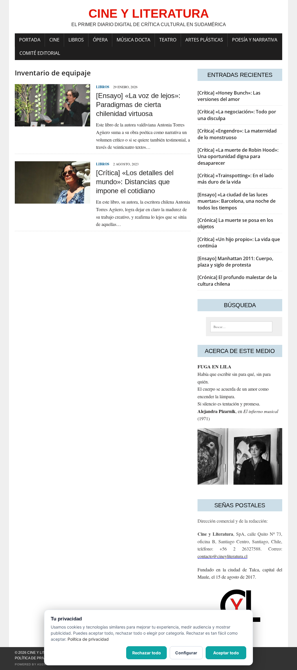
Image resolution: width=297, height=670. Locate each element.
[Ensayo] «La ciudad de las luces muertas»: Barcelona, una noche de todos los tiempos (237, 201)
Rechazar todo (146, 652)
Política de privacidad (36, 658)
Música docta (133, 40)
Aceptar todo (226, 652)
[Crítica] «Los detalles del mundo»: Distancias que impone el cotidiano (134, 182)
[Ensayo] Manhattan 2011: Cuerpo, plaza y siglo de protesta (235, 261)
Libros (76, 40)
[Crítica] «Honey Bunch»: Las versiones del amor (229, 96)
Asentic (44, 664)
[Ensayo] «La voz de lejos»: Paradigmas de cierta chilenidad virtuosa (138, 104)
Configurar (186, 652)
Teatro (167, 40)
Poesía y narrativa (254, 40)
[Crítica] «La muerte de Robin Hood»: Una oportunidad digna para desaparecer (238, 156)
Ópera (100, 40)
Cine (54, 40)
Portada (29, 40)
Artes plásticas (204, 40)
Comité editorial (39, 53)
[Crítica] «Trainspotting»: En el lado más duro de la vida (236, 178)
